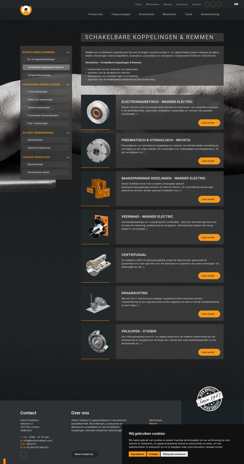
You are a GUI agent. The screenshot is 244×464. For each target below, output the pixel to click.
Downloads (146, 14)
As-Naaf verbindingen (38, 132)
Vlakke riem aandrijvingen (40, 99)
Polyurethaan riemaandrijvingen (43, 115)
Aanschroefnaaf (35, 164)
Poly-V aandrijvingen (38, 123)
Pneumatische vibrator (39, 172)
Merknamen (152, 4)
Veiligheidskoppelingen (39, 75)
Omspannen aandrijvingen (41, 84)
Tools (188, 14)
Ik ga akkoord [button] (137, 454)
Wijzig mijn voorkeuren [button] (174, 454)
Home (138, 4)
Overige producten (36, 157)
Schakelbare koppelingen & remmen (46, 67)
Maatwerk (169, 14)
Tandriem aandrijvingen (39, 107)
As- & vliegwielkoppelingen (41, 59)
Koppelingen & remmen (39, 52)
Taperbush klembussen (39, 147)
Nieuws (168, 4)
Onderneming (210, 14)
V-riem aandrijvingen (38, 91)
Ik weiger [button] (153, 454)
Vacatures (182, 4)
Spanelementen (35, 140)
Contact (196, 4)
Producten (96, 14)
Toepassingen (121, 14)
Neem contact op (84, 454)
